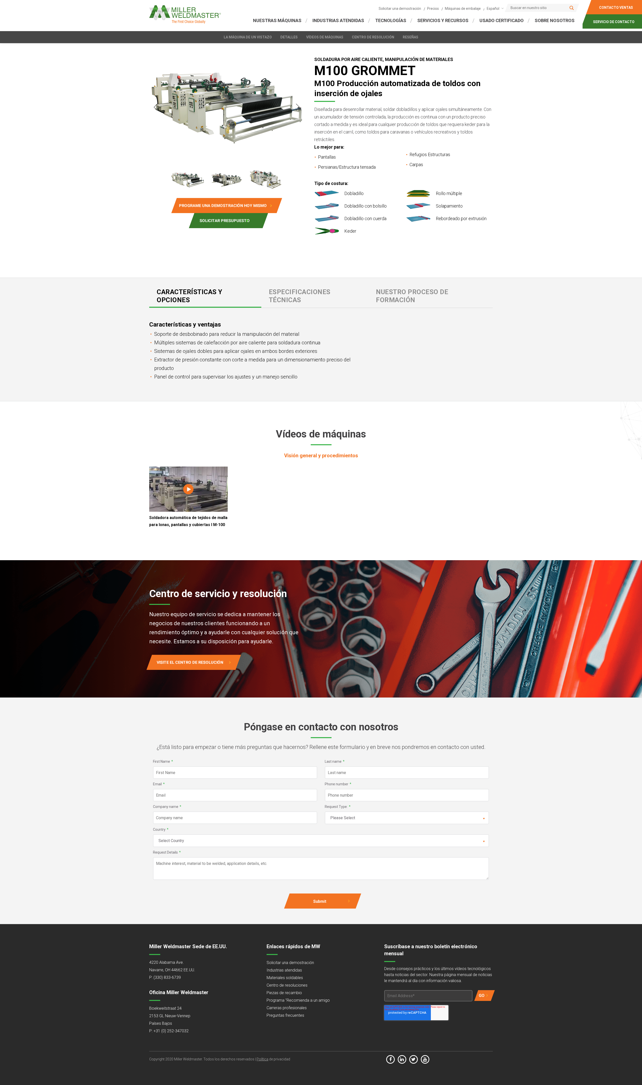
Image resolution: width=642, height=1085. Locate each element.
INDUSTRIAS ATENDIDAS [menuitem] (338, 20)
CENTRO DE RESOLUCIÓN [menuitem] (373, 37)
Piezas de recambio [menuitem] (284, 992)
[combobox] (494, 8)
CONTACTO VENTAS (616, 8)
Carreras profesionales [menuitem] (287, 1007)
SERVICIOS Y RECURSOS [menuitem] (442, 20)
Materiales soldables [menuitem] (285, 977)
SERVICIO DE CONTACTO (614, 22)
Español (493, 9)
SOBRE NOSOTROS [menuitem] (555, 20)
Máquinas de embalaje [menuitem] (463, 9)
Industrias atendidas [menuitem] (284, 970)
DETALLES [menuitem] (289, 37)
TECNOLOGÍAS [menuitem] (390, 20)
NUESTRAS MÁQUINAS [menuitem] (277, 20)
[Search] (572, 8)
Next (298, 107)
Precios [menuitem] (433, 9)
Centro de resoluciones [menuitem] (287, 985)
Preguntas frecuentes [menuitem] (285, 1015)
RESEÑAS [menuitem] (410, 37)
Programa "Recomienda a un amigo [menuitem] (298, 1000)
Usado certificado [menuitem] (501, 20)
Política (262, 1059)
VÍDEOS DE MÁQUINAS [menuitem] (324, 37)
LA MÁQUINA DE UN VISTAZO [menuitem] (248, 37)
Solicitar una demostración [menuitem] (400, 9)
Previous (155, 107)
